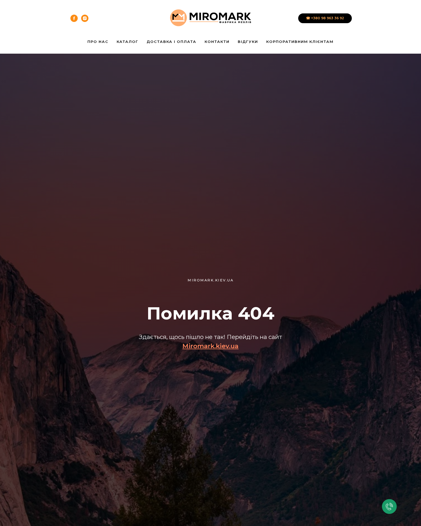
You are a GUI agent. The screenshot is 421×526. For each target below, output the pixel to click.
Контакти (217, 41)
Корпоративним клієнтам (300, 41)
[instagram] (84, 18)
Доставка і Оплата (171, 41)
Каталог (127, 41)
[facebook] (74, 18)
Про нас (97, 41)
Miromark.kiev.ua (210, 346)
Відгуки (248, 41)
